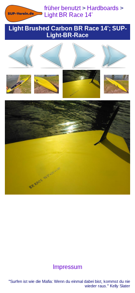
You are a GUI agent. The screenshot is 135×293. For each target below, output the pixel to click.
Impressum (67, 267)
